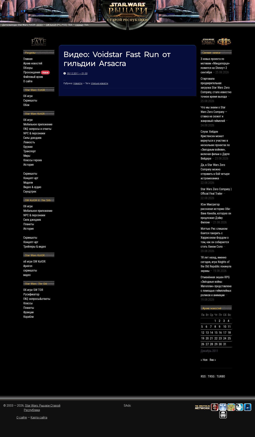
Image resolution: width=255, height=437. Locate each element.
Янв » (213, 360)
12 (202, 332)
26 (202, 344)
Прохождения (35, 72)
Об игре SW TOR (33, 290)
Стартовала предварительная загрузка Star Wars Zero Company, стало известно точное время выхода (216, 87)
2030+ (39, 25)
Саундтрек (29, 191)
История (28, 164)
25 (229, 338)
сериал (79, 25)
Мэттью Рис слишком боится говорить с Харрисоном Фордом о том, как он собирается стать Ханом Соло (215, 237)
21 (211, 338)
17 (224, 332)
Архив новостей (32, 63)
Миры (26, 155)
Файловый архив (33, 77)
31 (224, 344)
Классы (28, 303)
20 (207, 338)
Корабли (28, 317)
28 (211, 344)
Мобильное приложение (37, 124)
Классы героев (32, 160)
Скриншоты (30, 100)
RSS (203, 376)
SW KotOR (51, 25)
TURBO (221, 376)
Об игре (28, 96)
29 (215, 344)
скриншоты (30, 270)
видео (27, 275)
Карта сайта (39, 417)
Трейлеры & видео (34, 246)
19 (202, 338)
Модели (28, 182)
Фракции (28, 312)
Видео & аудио (32, 187)
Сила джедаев (32, 219)
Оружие (28, 147)
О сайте (27, 81)
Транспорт (29, 151)
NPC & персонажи (34, 133)
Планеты (28, 224)
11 (229, 326)
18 (229, 332)
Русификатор (31, 294)
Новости (77, 83)
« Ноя (204, 360)
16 (220, 332)
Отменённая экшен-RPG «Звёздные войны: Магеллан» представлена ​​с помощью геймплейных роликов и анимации (216, 286)
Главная (27, 59)
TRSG (211, 376)
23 (220, 338)
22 (215, 338)
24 (224, 338)
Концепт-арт (30, 178)
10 (224, 326)
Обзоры (28, 68)
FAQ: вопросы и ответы (37, 129)
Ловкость (29, 142)
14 (211, 332)
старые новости (99, 83)
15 (215, 332)
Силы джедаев (32, 138)
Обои (26, 105)
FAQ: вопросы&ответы (36, 299)
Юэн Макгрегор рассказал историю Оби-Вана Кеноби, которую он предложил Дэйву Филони (216, 213)
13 (207, 332)
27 (207, 344)
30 (220, 344)
